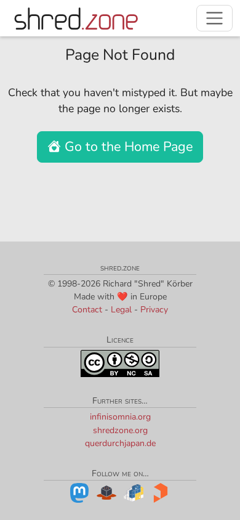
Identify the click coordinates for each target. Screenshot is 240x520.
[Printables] (160, 492)
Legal (121, 309)
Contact (87, 309)
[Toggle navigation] (214, 18)
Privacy (154, 309)
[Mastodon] (79, 492)
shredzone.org (120, 430)
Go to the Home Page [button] (127, 146)
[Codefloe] (106, 492)
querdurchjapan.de (120, 443)
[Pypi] (133, 492)
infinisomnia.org (120, 417)
